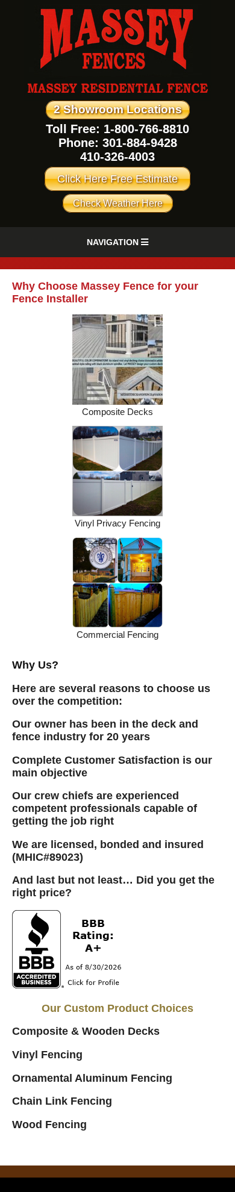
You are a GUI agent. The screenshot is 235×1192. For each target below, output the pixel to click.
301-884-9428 (139, 142)
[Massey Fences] (118, 98)
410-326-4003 (117, 156)
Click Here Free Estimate (117, 179)
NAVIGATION (114, 242)
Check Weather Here (117, 203)
